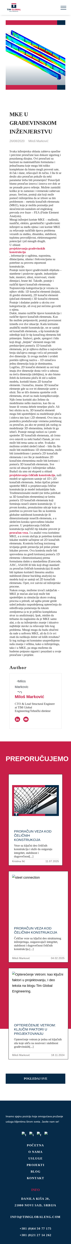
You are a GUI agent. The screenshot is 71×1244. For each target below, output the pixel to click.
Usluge (35, 1158)
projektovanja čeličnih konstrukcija (32, 475)
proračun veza (18, 532)
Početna (35, 1145)
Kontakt (35, 1178)
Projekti (35, 1165)
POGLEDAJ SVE (35, 1078)
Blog (36, 1171)
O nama (35, 1151)
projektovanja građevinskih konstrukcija (27, 250)
